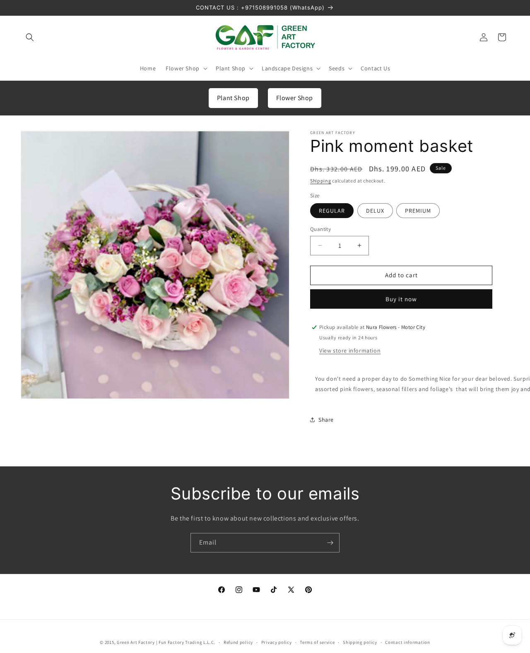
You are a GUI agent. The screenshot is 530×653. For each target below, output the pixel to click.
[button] (30, 37)
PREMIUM (418, 210)
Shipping (320, 181)
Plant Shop (233, 98)
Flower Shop (294, 98)
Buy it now (401, 299)
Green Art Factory (136, 642)
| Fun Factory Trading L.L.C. (186, 642)
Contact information (407, 642)
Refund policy (238, 642)
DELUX (375, 210)
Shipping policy (360, 642)
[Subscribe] (330, 542)
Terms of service (317, 642)
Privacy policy (276, 642)
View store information (350, 350)
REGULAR (332, 210)
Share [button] (326, 419)
